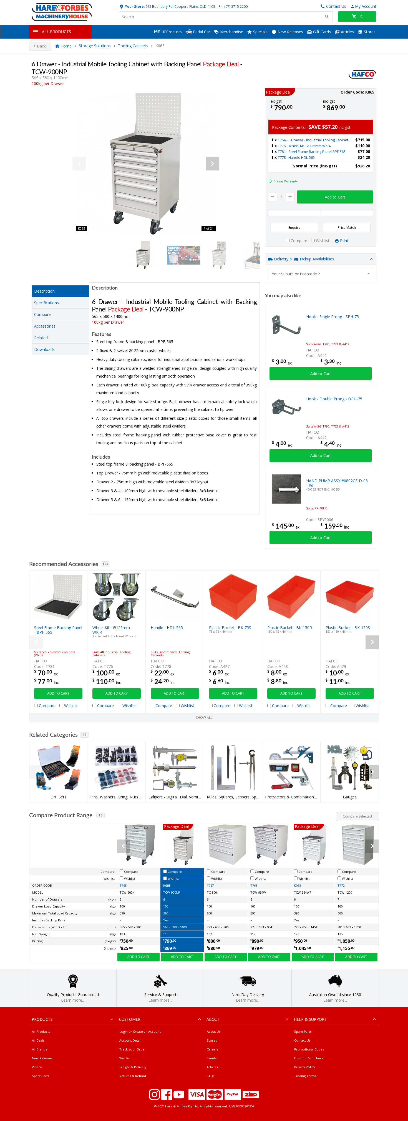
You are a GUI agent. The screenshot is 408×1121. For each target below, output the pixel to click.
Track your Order (132, 1049)
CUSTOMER (129, 1019)
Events (211, 1058)
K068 (297, 885)
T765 (123, 885)
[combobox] (320, 274)
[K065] (145, 164)
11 (85, 734)
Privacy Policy (304, 1067)
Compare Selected (357, 816)
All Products (41, 1031)
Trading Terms (305, 1076)
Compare (42, 314)
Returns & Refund (132, 1076)
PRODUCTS (42, 1019)
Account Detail (130, 1040)
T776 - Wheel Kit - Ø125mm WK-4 (304, 146)
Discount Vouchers (308, 1058)
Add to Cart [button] (335, 197)
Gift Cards (321, 31)
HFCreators (171, 31)
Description (44, 291)
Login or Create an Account (140, 1031)
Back (41, 46)
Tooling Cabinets (133, 46)
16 (100, 815)
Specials (260, 31)
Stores (369, 31)
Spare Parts (40, 1076)
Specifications (46, 302)
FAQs (210, 1076)
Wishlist (124, 1058)
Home (66, 46)
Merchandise (231, 31)
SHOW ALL (204, 717)
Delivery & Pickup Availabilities (303, 259)
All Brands (39, 1049)
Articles (347, 31)
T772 (341, 885)
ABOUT (213, 1019)
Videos (37, 1067)
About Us (213, 1031)
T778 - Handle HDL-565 (296, 157)
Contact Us (302, 1040)
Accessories (45, 326)
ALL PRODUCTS (56, 31)
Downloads (44, 349)
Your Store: (134, 6)
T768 (253, 885)
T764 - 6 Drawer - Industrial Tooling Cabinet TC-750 (319, 140)
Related (41, 337)
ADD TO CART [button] (58, 693)
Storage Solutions (95, 46)
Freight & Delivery (133, 1067)
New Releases (289, 31)
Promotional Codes (309, 1049)
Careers (212, 1049)
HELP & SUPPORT (310, 1019)
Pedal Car (201, 31)
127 (105, 564)
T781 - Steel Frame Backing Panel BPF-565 (312, 151)
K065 (166, 885)
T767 (210, 885)
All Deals (38, 1040)
